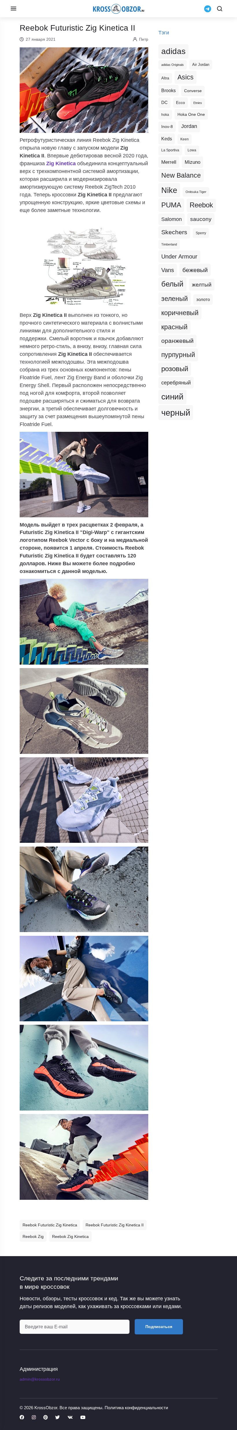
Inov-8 (167, 126)
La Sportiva (170, 150)
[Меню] (13, 8)
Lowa (192, 150)
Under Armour (179, 256)
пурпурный (178, 354)
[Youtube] (83, 1417)
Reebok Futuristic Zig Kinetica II (115, 1225)
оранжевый (177, 340)
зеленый (174, 298)
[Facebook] (22, 1417)
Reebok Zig (33, 1236)
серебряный (176, 383)
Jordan (189, 126)
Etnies (197, 103)
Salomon (171, 219)
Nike (169, 190)
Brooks (168, 90)
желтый (202, 285)
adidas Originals (172, 64)
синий (172, 396)
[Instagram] (34, 1417)
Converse (193, 91)
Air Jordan (200, 65)
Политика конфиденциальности (136, 1407)
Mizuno (192, 162)
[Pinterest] (45, 1417)
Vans (167, 270)
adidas (173, 51)
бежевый (195, 270)
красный (174, 327)
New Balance (181, 175)
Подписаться (158, 1326)
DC (164, 102)
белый (172, 284)
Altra (165, 78)
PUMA (171, 205)
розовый (174, 369)
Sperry (201, 233)
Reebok (201, 205)
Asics (185, 77)
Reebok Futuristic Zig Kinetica (50, 1225)
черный (175, 412)
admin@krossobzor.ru (40, 1379)
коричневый (180, 313)
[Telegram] (207, 9)
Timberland (169, 244)
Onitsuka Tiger (196, 192)
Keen (184, 139)
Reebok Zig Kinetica (70, 1236)
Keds (166, 138)
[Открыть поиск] (219, 8)
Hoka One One (191, 114)
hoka (165, 115)
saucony (201, 219)
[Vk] (70, 1417)
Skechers (174, 232)
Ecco (180, 102)
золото (203, 299)
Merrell (168, 162)
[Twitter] (57, 1417)
